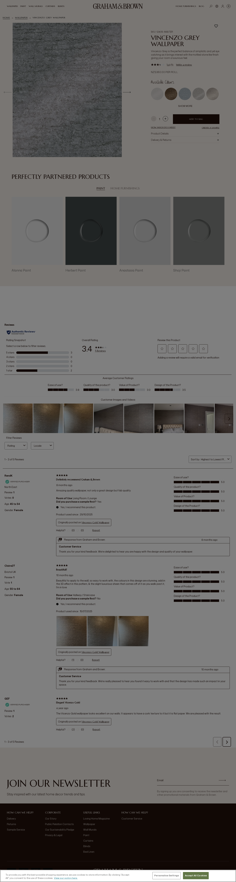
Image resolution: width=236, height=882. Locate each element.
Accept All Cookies (196, 875)
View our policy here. (66, 878)
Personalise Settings (166, 875)
